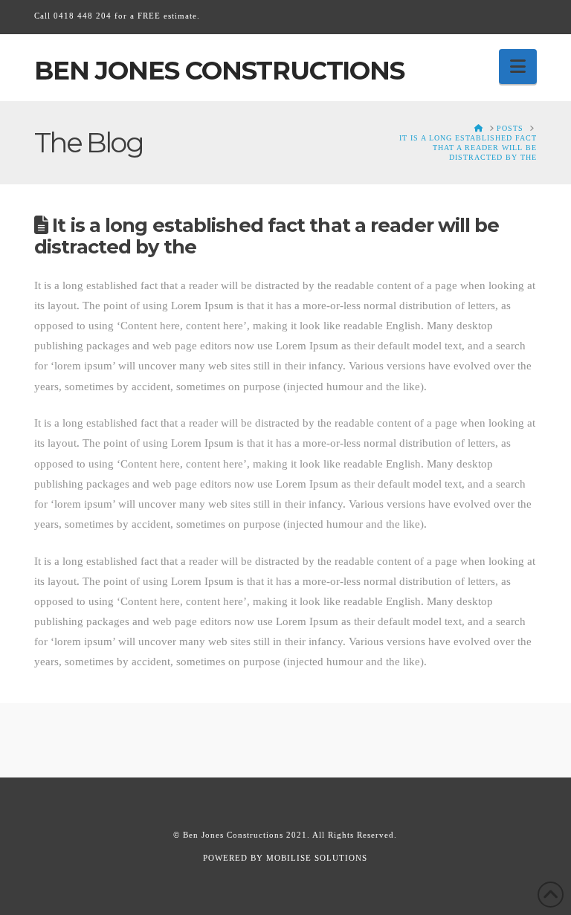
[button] (518, 66)
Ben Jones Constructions (219, 70)
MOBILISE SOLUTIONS (316, 857)
